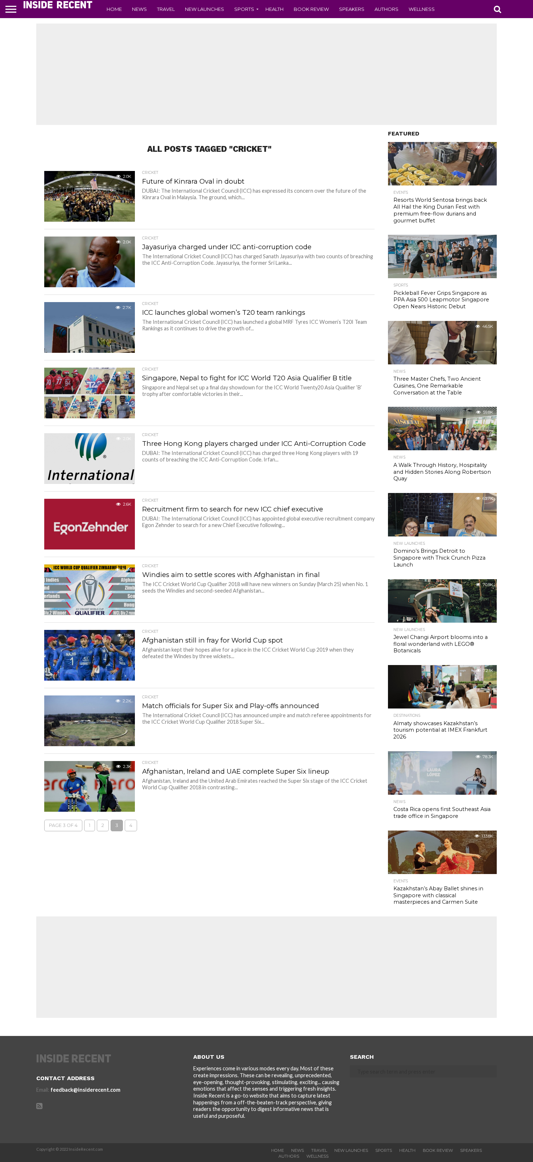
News (139, 9)
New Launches (204, 9)
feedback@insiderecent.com (85, 1090)
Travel (166, 9)
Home (114, 9)
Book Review (311, 9)
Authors (386, 9)
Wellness (422, 9)
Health (274, 9)
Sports (244, 9)
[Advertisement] (266, 74)
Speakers (351, 9)
